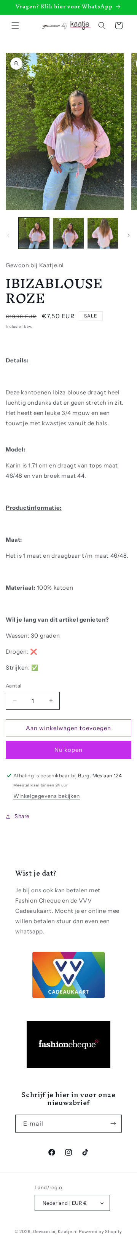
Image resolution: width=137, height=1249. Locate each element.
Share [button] (22, 816)
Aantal (13, 686)
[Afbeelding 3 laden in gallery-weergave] (103, 233)
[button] (15, 25)
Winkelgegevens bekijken (46, 796)
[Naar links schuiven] (8, 235)
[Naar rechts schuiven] (128, 235)
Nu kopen (68, 749)
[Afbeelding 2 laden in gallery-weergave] (68, 233)
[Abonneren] (113, 1124)
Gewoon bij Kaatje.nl (55, 1231)
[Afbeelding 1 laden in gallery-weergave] (34, 233)
